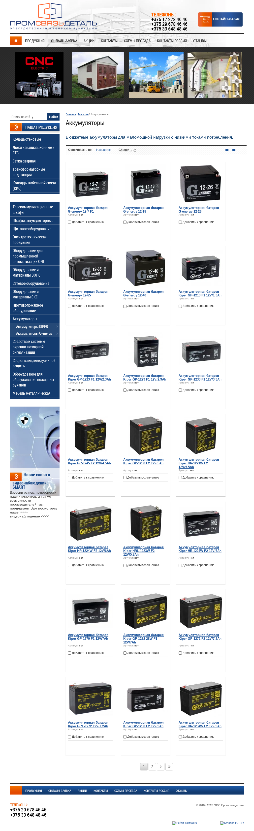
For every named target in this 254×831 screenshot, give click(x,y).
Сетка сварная (24, 161)
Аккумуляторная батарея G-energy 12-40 (143, 293)
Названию (103, 150)
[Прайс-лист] (241, 150)
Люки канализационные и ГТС (34, 150)
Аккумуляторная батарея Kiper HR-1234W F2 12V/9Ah (200, 724)
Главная (71, 114)
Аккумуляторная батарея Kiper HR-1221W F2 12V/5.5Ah (199, 463)
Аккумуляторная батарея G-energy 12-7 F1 (88, 209)
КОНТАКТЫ (109, 40)
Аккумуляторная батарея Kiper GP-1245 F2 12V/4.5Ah (89, 461)
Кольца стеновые (27, 139)
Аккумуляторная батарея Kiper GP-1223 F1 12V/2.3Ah (89, 377)
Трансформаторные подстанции (29, 171)
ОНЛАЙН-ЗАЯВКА (64, 40)
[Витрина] (234, 150)
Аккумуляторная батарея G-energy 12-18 (143, 209)
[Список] (227, 150)
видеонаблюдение (25, 516)
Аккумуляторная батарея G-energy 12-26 (199, 209)
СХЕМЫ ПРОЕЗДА (137, 40)
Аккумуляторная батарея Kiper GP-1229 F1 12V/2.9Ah (144, 377)
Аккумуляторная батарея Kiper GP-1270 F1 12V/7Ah (88, 636)
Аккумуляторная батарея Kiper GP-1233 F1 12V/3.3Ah (200, 377)
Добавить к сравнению (87, 222)
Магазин (83, 114)
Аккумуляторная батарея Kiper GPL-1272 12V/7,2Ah (88, 724)
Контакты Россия (172, 40)
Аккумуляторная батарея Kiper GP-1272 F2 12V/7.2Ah (200, 636)
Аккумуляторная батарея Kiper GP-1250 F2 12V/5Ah (143, 461)
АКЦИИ (89, 40)
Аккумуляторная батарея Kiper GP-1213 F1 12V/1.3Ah (200, 293)
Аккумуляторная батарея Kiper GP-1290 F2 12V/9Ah (143, 724)
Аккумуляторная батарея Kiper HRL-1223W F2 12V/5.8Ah (143, 550)
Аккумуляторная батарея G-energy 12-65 (88, 293)
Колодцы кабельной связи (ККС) (34, 185)
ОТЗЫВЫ (200, 40)
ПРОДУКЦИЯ (35, 40)
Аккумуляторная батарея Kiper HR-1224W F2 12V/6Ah (89, 549)
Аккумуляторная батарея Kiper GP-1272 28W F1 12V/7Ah (143, 638)
